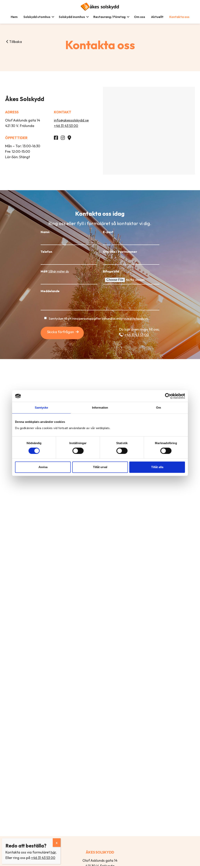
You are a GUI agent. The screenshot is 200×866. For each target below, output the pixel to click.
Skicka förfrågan (60, 332)
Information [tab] (100, 407)
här (53, 852)
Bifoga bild (111, 271)
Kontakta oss (179, 17)
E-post (108, 232)
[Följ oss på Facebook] (57, 138)
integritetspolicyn (136, 318)
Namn (45, 232)
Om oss (139, 17)
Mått (55, 271)
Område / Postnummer (120, 252)
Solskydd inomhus (72, 17)
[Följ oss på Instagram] (64, 138)
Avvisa (42, 467)
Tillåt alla (157, 467)
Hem (14, 17)
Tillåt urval (100, 467)
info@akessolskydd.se (71, 120)
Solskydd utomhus (36, 17)
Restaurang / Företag (109, 17)
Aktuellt (157, 17)
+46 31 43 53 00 (66, 125)
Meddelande (50, 291)
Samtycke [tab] (41, 407)
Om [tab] (158, 407)
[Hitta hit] (70, 138)
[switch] (78, 451)
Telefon (46, 252)
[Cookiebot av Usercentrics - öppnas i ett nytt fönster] (168, 396)
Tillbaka (15, 41)
